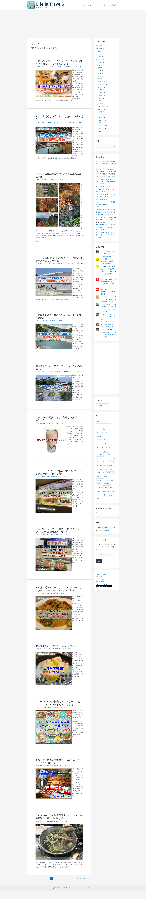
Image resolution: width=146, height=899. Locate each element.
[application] (92, 5)
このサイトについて (102, 574)
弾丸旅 (112, 480)
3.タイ (37, 476)
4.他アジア (38, 649)
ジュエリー (106, 439)
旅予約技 (113, 5)
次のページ (81, 878)
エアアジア (100, 436)
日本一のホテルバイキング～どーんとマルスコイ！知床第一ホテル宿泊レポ (105, 197)
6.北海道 (38, 67)
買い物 (58, 263)
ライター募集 (100, 579)
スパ (106, 443)
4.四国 (37, 321)
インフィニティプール (102, 432)
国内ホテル (100, 473)
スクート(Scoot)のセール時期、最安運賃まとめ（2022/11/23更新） (108, 261)
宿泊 (56, 67)
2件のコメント (77, 372)
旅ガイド (106, 5)
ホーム (83, 5)
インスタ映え (101, 429)
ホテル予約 (100, 462)
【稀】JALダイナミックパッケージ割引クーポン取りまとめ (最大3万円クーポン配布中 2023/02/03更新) (106, 179)
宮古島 (105, 476)
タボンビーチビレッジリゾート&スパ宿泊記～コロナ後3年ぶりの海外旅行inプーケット (106, 212)
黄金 (98, 498)
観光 (58, 122)
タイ (98, 451)
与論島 (110, 465)
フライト (99, 54)
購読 (99, 561)
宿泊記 (99, 480)
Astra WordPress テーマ (88, 888)
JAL (98, 421)
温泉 (113, 491)
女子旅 (99, 476)
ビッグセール (109, 455)
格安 (106, 487)
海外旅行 (99, 109)
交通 (98, 68)
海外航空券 (106, 491)
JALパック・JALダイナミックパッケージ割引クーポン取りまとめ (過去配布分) (106, 189)
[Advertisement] (73, 21)
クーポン (110, 436)
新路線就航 (106, 484)
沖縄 (98, 491)
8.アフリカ (102, 128)
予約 (106, 469)
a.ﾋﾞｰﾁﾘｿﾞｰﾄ (43, 263)
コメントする (77, 67)
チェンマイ (105, 451)
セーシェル (100, 447)
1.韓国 (37, 765)
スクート (99, 443)
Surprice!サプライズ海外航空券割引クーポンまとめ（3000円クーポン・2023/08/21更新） (106, 171)
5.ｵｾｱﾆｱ (101, 123)
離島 (98, 495)
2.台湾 (101, 114)
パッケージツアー (102, 51)
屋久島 (106, 480)
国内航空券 (109, 473)
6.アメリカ (102, 125)
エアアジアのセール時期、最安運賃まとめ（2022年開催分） (108, 291)
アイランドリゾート (103, 425)
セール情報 (98, 5)
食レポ (110, 495)
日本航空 (99, 487)
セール (108, 447)
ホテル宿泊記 (50, 67)
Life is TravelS (50, 4)
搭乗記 (99, 484)
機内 (111, 487)
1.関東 (100, 90)
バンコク (99, 455)
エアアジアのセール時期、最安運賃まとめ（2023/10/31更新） (108, 254)
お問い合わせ (100, 581)
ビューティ (100, 65)
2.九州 (37, 372)
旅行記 (89, 5)
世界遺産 (99, 469)
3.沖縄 (37, 263)
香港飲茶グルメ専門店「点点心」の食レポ (57, 646)
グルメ (43, 67)
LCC (103, 421)
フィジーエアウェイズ (109, 458)
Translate (108, 530)
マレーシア (109, 461)
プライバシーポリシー (103, 584)
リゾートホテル (101, 465)
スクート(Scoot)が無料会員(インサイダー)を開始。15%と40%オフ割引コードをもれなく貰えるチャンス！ (108, 271)
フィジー (99, 458)
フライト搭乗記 (101, 81)
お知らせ (98, 45)
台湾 (111, 469)
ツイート (98, 513)
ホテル (99, 57)
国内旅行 (99, 87)
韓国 (104, 495)
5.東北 (37, 122)
